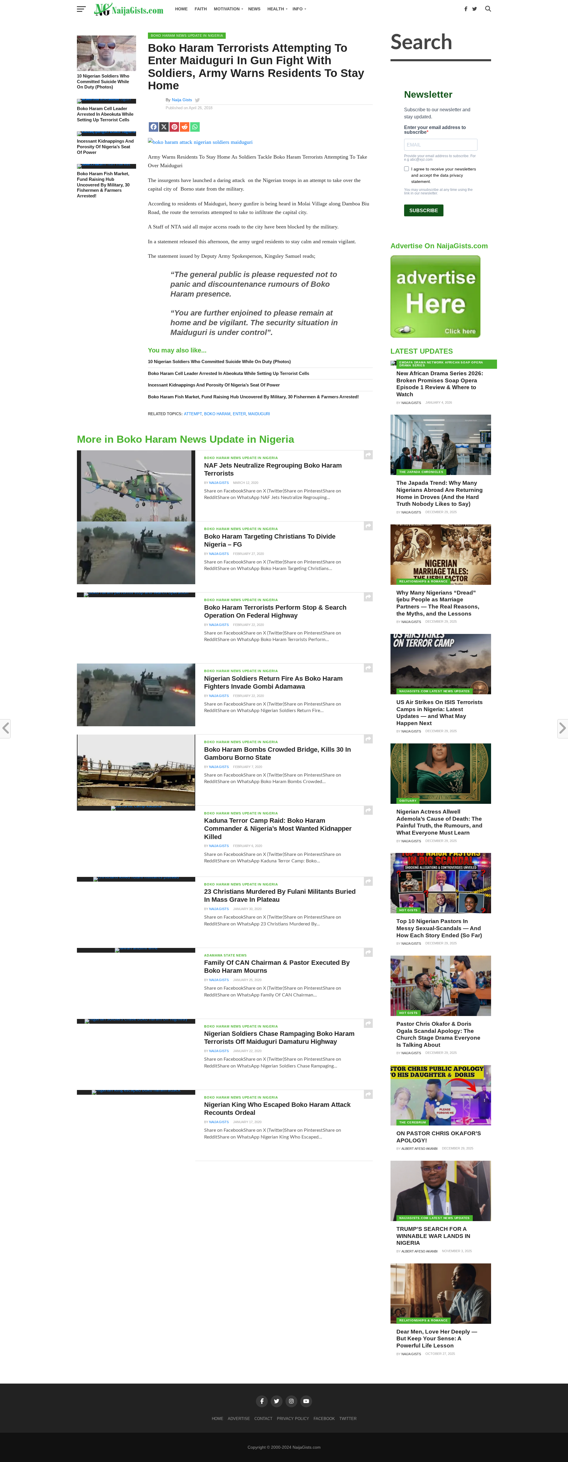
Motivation (227, 9)
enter (239, 414)
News (254, 9)
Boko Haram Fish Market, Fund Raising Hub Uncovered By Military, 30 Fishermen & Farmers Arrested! (103, 184)
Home (181, 9)
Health (275, 9)
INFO (298, 9)
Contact (263, 1418)
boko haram (217, 414)
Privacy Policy (293, 1418)
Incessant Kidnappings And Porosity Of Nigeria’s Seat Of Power (105, 146)
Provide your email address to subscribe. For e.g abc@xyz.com (440, 157)
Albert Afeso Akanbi (419, 1148)
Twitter (347, 1418)
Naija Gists (182, 99)
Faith (201, 9)
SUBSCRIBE (423, 210)
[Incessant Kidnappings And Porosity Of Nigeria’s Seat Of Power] (106, 131)
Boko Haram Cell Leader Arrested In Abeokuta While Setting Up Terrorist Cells (105, 114)
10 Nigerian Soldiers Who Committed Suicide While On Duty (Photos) (103, 81)
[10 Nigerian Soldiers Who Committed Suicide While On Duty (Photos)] (106, 69)
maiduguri (259, 414)
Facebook (324, 1418)
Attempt (193, 414)
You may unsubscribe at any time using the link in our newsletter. (438, 191)
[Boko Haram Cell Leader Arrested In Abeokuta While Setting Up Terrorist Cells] (106, 98)
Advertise (239, 1418)
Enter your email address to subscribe (435, 130)
